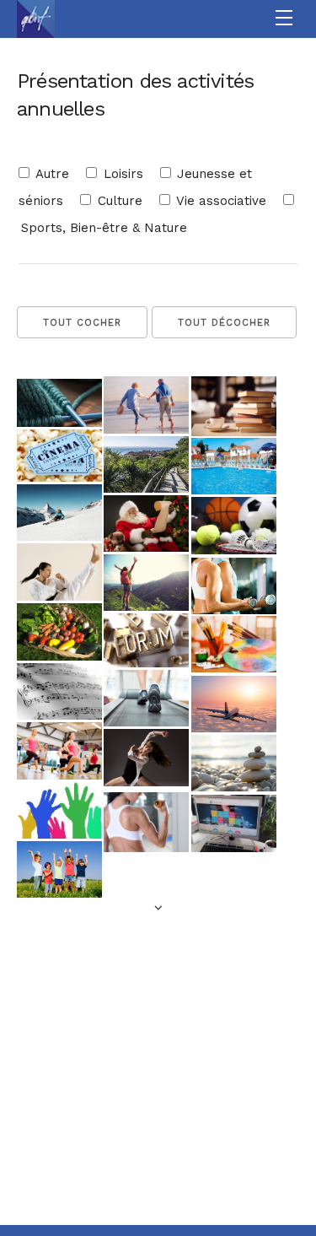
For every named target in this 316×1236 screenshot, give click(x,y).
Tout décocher (224, 322)
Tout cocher (82, 322)
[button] (286, 19)
